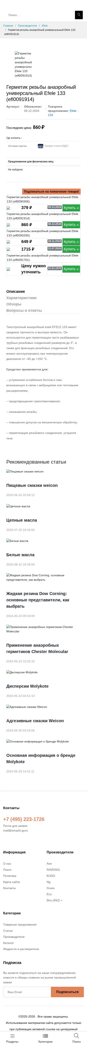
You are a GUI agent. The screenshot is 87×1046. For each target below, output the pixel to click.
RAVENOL (53, 869)
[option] (23, 64)
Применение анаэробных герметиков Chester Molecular (37, 648)
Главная (8, 25)
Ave (49, 863)
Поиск (7, 869)
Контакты (9, 888)
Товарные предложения (20, 924)
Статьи (8, 930)
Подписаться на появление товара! (51, 191)
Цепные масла (21, 520)
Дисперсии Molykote (27, 686)
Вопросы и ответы (24, 310)
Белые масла (20, 554)
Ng (48, 882)
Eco (49, 894)
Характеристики (21, 298)
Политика (9, 875)
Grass (51, 888)
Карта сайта (11, 882)
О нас (7, 863)
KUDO (51, 875)
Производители (27, 25)
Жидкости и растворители (21, 949)
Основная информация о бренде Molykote (40, 758)
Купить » (71, 208)
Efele (45, 25)
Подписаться (67, 992)
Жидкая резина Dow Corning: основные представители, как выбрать (37, 600)
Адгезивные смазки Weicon (35, 720)
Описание (15, 291)
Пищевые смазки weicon (32, 485)
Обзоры (13, 304)
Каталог (8, 943)
